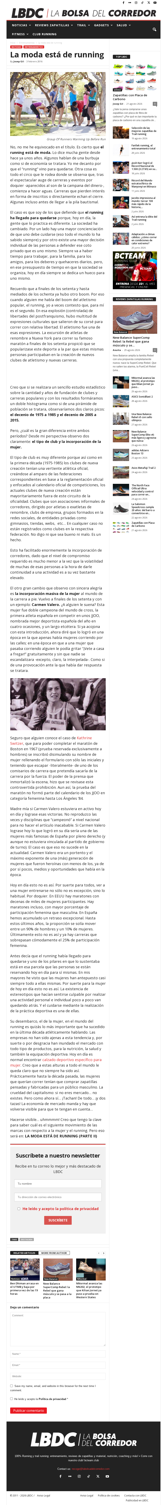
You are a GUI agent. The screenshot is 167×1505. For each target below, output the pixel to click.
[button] (154, 29)
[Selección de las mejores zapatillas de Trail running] (121, 132)
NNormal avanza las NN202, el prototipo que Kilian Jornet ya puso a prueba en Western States (89, 1290)
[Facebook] (123, 3)
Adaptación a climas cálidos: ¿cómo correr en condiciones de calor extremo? (144, 238)
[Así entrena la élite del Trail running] (121, 221)
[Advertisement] (58, 374)
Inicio (12, 42)
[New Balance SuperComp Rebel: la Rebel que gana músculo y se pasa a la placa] (58, 1270)
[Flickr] (129, 3)
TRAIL (81, 25)
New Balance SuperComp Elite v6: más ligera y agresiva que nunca (144, 436)
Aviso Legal (86, 1495)
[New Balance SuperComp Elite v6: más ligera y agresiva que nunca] (121, 436)
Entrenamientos (26, 42)
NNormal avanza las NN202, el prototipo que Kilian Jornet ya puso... (143, 382)
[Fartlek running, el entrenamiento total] (121, 150)
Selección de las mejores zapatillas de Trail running (144, 131)
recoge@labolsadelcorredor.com (91, 1468)
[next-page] (104, 1253)
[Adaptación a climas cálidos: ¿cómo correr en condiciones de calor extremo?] (121, 239)
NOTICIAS (19, 25)
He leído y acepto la (41, 1399)
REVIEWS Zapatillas (52, 25)
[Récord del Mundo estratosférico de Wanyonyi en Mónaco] (121, 185)
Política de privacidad (53, 1399)
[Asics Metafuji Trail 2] (121, 472)
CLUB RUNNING (45, 34)
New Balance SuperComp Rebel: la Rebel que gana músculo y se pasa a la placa (57, 1290)
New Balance (50, 1279)
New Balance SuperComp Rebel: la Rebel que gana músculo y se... (131, 341)
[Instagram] (136, 3)
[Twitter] (148, 3)
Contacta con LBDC (135, 1495)
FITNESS (18, 34)
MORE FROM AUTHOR (54, 1252)
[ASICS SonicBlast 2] (121, 401)
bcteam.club (91, 1460)
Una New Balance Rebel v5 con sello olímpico (142, 417)
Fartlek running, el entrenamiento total (143, 147)
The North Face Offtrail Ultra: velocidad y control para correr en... (143, 490)
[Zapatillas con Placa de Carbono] (135, 77)
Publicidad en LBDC (137, 1500)
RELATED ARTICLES (24, 1252)
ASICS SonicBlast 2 (142, 396)
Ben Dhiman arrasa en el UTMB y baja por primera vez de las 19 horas (24, 1289)
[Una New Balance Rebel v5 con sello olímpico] (121, 419)
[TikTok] (142, 3)
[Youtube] (155, 3)
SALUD (122, 25)
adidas (117, 89)
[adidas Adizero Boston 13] (121, 455)
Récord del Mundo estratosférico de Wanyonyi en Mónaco (144, 183)
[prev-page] (99, 1253)
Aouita (117, 350)
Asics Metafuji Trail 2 (144, 468)
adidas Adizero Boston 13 (140, 452)
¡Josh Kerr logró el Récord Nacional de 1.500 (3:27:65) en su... (144, 166)
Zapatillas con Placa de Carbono (130, 97)
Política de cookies (109, 1495)
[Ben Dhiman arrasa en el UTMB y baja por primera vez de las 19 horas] (25, 1269)
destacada (26, 1239)
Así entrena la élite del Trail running (144, 218)
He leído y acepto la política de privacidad (60, 1208)
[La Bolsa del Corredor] (83, 13)
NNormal (81, 1278)
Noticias (16, 47)
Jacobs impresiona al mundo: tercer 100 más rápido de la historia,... (143, 202)
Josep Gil (18, 61)
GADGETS (101, 25)
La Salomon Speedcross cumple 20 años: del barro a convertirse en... (143, 508)
